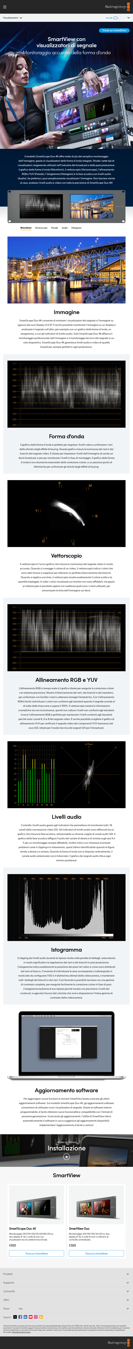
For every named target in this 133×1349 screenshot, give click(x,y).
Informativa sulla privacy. (21, 1332)
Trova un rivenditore (114, 30)
